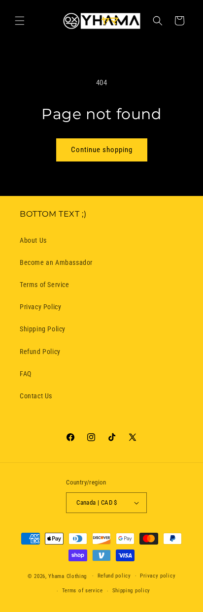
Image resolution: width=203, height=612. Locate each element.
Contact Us (36, 396)
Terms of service (82, 590)
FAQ (26, 374)
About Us (33, 240)
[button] (20, 21)
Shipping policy (131, 590)
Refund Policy (40, 351)
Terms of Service (44, 285)
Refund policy (114, 576)
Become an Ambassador (56, 262)
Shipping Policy (43, 329)
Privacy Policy (40, 307)
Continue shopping (102, 149)
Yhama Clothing (67, 576)
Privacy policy (157, 576)
